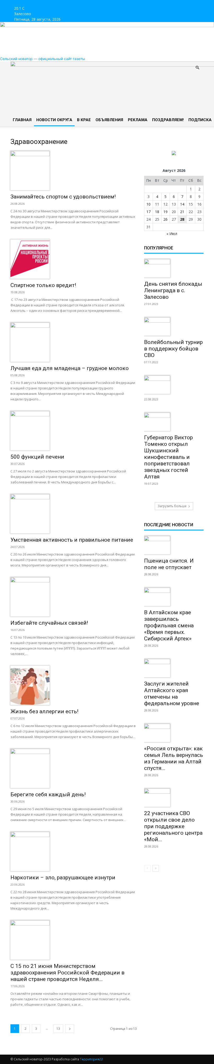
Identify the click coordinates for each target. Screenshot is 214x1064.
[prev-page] (147, 868)
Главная (22, 120)
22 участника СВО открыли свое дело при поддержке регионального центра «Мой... (173, 826)
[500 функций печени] (73, 430)
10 (148, 204)
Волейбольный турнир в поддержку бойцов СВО (173, 348)
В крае (84, 120)
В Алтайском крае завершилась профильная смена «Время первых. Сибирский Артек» (169, 625)
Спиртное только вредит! (43, 285)
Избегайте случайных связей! (49, 623)
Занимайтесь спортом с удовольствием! (63, 197)
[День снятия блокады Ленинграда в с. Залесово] (174, 268)
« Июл (172, 233)
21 (182, 211)
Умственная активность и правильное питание (71, 540)
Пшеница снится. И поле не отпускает (169, 564)
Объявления (109, 120)
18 (157, 211)
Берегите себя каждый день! (48, 794)
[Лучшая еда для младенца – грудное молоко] (73, 342)
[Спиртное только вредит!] (73, 259)
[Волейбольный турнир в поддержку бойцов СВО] (174, 326)
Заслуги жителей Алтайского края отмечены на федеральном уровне (171, 693)
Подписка (200, 120)
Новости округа (54, 120)
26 (165, 219)
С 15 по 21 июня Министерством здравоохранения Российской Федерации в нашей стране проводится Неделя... (67, 972)
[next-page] (69, 1028)
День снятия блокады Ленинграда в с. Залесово (173, 290)
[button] (197, 67)
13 (58, 1028)
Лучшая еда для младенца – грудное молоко (69, 368)
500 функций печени (37, 457)
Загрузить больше (172, 506)
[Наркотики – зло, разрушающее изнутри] (73, 851)
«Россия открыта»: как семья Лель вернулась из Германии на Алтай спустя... (173, 758)
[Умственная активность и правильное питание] (73, 513)
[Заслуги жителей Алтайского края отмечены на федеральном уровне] (174, 668)
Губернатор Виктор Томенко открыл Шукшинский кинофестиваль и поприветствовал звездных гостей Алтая (168, 457)
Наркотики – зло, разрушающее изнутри (62, 877)
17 (148, 211)
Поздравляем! (168, 120)
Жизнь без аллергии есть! (44, 711)
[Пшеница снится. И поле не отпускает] (174, 545)
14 (182, 204)
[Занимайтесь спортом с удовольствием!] (73, 170)
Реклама (137, 120)
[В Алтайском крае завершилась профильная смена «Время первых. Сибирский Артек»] (174, 597)
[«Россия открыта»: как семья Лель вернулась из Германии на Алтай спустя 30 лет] (174, 733)
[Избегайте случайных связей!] (73, 596)
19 (165, 211)
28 (182, 219)
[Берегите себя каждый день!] (73, 768)
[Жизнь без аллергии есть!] (73, 685)
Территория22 (91, 1059)
